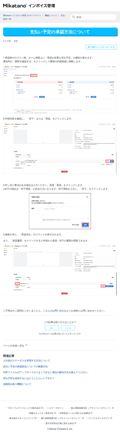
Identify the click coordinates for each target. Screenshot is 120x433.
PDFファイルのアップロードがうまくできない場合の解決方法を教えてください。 (46, 372)
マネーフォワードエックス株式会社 (24, 407)
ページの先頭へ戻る (14, 345)
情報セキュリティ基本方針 (41, 413)
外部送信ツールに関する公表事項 (75, 413)
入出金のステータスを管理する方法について (26, 360)
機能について (51, 15)
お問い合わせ (59, 310)
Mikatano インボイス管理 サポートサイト (22, 15)
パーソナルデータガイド (99, 418)
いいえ (68, 327)
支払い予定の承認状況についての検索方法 (25, 366)
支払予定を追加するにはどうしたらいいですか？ (29, 378)
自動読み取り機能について (17, 383)
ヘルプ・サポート (55, 407)
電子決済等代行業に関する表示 (59, 423)
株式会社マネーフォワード (21, 418)
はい (52, 327)
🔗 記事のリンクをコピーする (101, 46)
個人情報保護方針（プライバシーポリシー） (91, 407)
